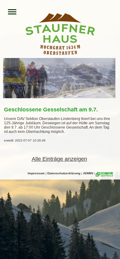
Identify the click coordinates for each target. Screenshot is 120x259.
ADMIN (88, 173)
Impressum (36, 173)
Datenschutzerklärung (63, 173)
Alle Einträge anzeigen (59, 159)
